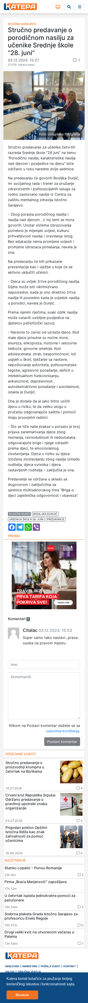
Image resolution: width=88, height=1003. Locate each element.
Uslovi (9, 971)
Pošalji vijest (50, 966)
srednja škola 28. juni (26, 519)
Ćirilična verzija (29, 971)
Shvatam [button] (22, 995)
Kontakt (69, 966)
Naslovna (12, 966)
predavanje (55, 519)
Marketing (29, 966)
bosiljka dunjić (45, 514)
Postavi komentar (62, 741)
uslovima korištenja (62, 731)
